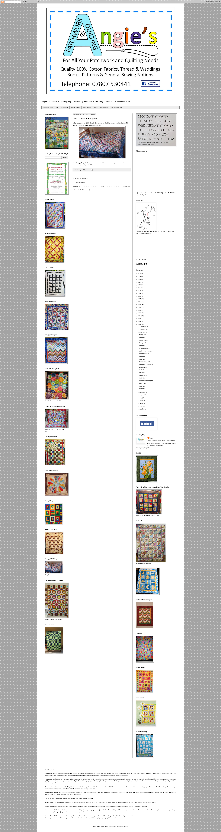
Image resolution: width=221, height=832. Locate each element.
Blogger (126, 826)
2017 (139, 299)
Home (102, 186)
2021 (139, 288)
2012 (139, 313)
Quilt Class (142, 337)
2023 (139, 282)
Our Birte (141, 372)
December (142, 326)
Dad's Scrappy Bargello (145, 351)
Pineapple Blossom (144, 343)
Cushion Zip (64, 107)
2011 (139, 316)
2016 (139, 302)
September (143, 392)
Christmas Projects (144, 353)
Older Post (127, 186)
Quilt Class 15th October (146, 364)
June (141, 400)
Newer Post (76, 186)
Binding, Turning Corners (101, 107)
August (142, 395)
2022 (139, 285)
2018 (139, 296)
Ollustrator (113, 826)
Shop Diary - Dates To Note (50, 107)
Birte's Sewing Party (144, 362)
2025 (139, 276)
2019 (139, 293)
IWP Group (142, 383)
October (142, 332)
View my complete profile (143, 448)
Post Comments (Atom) (86, 190)
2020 (139, 290)
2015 (139, 304)
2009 (139, 321)
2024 (139, 279)
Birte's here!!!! (143, 367)
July (141, 398)
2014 (139, 307)
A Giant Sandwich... (144, 348)
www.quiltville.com (101, 163)
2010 (139, 318)
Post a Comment (80, 182)
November (143, 329)
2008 (139, 324)
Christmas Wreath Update (146, 380)
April (141, 406)
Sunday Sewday (143, 340)
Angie (151, 438)
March (141, 409)
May (141, 403)
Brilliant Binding (75, 107)
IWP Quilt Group (144, 335)
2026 (139, 273)
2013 (139, 310)
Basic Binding (87, 107)
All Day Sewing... (144, 375)
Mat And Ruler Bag (116, 107)
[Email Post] (91, 170)
